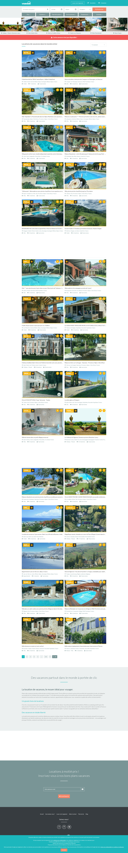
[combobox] (85, 9)
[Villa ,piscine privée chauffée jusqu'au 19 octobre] (85, 175)
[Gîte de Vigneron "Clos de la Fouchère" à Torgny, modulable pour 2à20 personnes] (85, 556)
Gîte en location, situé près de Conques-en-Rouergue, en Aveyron (83, 79)
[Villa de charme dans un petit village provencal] (117, 24)
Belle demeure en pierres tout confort (33, 646)
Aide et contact (73, 814)
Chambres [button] (42, 14)
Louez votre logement (77, 3)
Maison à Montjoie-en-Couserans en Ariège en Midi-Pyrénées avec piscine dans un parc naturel (92, 609)
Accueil (42, 814)
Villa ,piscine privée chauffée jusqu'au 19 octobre (79, 191)
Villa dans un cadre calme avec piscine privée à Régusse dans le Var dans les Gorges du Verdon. (49, 609)
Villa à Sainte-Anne (11, 33)
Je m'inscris (65, 796)
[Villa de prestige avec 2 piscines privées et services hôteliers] (10, 24)
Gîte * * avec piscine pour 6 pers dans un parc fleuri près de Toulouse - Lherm (43, 288)
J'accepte (64, 850)
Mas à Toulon (96, 33)
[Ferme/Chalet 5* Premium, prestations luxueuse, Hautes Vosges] (85, 212)
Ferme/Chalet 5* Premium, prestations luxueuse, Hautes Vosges (83, 228)
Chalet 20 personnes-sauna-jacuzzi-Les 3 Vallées (36, 325)
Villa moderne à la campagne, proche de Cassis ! (78, 288)
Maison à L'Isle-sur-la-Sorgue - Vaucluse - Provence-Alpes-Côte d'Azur (85, 363)
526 (46, 656)
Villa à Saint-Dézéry (118, 33)
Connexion (103, 3)
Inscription (92, 3)
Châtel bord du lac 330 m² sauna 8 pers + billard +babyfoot (38, 79)
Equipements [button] (85, 14)
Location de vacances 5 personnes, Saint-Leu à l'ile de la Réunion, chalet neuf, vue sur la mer (48, 534)
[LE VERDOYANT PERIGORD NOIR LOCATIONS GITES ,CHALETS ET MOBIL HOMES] (85, 309)
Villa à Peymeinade (75, 33)
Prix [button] (28, 14)
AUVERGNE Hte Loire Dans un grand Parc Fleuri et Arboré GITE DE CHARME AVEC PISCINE (49, 228)
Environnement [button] (70, 14)
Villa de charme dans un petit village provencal (35, 437)
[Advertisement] (120, 65)
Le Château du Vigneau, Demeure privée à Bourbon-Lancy (81, 437)
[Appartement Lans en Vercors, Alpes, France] (42, 556)
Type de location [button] (56, 14)
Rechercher (100, 9)
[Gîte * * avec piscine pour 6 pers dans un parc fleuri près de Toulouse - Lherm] (42, 272)
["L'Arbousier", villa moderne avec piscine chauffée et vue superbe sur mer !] (42, 175)
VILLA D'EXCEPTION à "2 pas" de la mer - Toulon (36, 400)
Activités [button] (99, 14)
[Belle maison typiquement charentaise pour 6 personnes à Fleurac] (85, 630)
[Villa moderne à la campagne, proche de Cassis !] (85, 272)
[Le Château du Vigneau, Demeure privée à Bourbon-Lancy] (85, 421)
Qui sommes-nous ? (50, 814)
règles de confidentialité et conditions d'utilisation (112, 847)
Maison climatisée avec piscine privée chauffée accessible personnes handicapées (45, 497)
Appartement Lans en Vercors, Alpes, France (34, 571)
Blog (87, 814)
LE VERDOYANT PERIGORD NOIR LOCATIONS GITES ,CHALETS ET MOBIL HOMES (90, 325)
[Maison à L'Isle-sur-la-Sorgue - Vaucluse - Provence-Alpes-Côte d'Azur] (85, 347)
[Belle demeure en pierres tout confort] (42, 630)
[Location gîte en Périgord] (85, 384)
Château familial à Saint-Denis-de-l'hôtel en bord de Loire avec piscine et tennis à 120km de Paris (49, 363)
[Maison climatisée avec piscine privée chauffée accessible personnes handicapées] (42, 481)
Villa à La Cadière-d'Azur (32, 33)
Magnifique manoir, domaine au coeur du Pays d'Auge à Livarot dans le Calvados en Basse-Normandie (93, 534)
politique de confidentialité (59, 840)
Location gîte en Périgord (72, 400)
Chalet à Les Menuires (54, 33)
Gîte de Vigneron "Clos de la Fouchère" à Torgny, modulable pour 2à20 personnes (88, 571)
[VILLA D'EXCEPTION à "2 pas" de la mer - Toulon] (96, 24)
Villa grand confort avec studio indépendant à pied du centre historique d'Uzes (44, 154)
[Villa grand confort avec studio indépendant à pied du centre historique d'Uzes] (42, 138)
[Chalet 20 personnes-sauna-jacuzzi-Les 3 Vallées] (53, 24)
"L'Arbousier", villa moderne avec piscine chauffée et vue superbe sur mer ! (43, 191)
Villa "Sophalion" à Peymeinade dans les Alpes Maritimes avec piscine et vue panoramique (47, 116)
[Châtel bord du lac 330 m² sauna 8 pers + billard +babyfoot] (42, 63)
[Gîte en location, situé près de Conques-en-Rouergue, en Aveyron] (85, 63)
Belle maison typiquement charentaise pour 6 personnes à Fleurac (84, 646)
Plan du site (81, 814)
